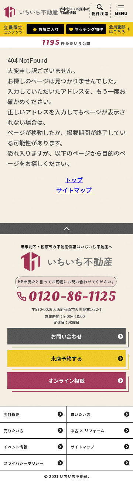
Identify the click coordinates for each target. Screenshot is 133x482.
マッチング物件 (89, 29)
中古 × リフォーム (88, 430)
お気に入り (48, 29)
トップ (74, 179)
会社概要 (12, 414)
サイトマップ (74, 189)
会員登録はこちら (117, 29)
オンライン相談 (66, 380)
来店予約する (66, 358)
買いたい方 (81, 414)
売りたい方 (14, 430)
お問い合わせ (66, 336)
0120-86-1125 (72, 297)
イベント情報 (16, 447)
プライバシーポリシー (24, 463)
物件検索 (100, 13)
